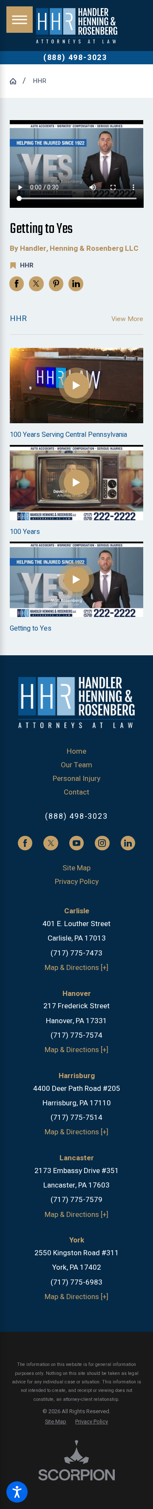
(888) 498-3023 (75, 58)
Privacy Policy (77, 881)
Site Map (76, 868)
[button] (17, 1492)
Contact (76, 792)
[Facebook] (25, 843)
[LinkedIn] (128, 843)
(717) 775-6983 (76, 1282)
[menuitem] (77, 751)
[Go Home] (16, 81)
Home (76, 751)
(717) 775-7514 (76, 1117)
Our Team (76, 765)
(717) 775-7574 (76, 1035)
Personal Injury (76, 778)
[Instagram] (102, 843)
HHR (39, 81)
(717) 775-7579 (76, 1199)
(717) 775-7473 (76, 953)
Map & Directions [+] (76, 967)
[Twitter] (50, 843)
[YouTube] (76, 843)
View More (127, 319)
